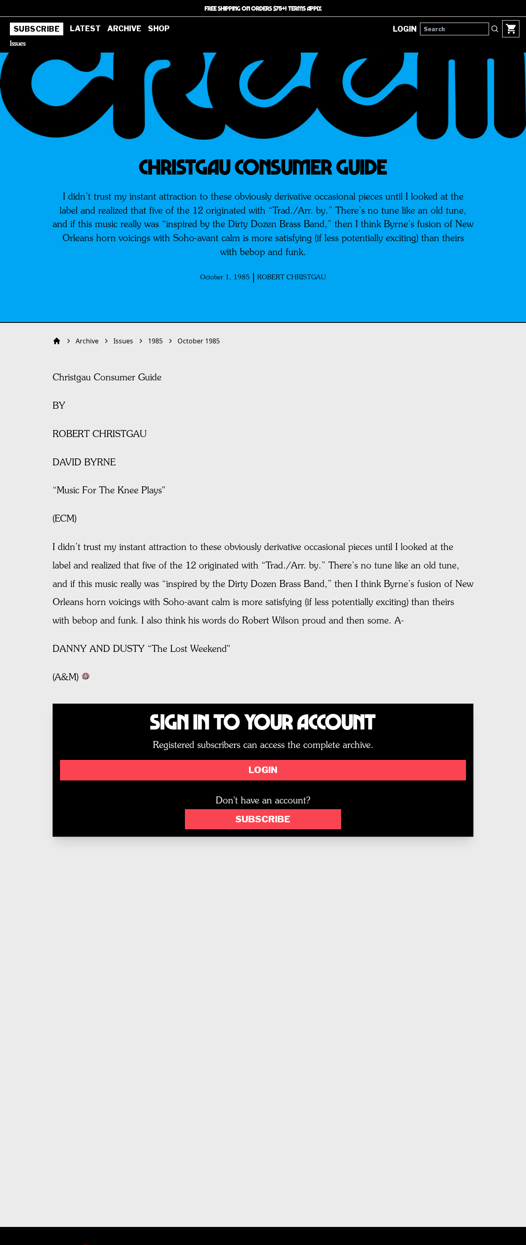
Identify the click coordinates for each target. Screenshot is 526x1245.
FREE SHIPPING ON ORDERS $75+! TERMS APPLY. (263, 8)
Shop (159, 28)
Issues (17, 44)
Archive (124, 28)
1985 (155, 340)
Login (263, 770)
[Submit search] (495, 29)
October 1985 (199, 340)
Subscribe (37, 29)
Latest (85, 28)
